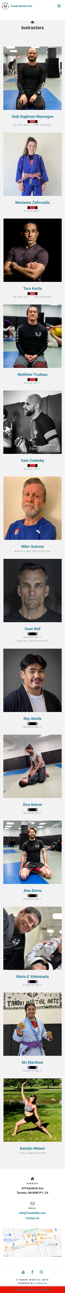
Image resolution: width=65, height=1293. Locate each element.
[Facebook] (32, 1272)
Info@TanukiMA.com (32, 1213)
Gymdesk (41, 1283)
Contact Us (32, 1218)
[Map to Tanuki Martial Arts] (32, 1242)
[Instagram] (41, 1272)
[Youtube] (23, 1272)
